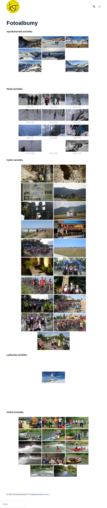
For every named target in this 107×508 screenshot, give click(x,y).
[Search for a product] (94, 7)
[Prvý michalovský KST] (13, 6)
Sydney (46, 494)
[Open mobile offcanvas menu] (99, 6)
